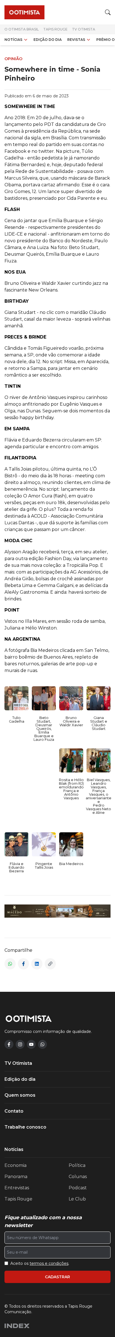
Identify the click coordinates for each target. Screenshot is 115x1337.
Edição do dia (47, 39)
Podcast (78, 1187)
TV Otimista (83, 29)
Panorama (15, 1176)
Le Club (77, 1199)
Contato (13, 1111)
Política (77, 1165)
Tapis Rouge (55, 29)
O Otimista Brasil (21, 29)
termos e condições (49, 1263)
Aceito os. (39, 1263)
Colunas (78, 1176)
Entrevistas (16, 1187)
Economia (15, 1165)
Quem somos (19, 1095)
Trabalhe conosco (25, 1127)
